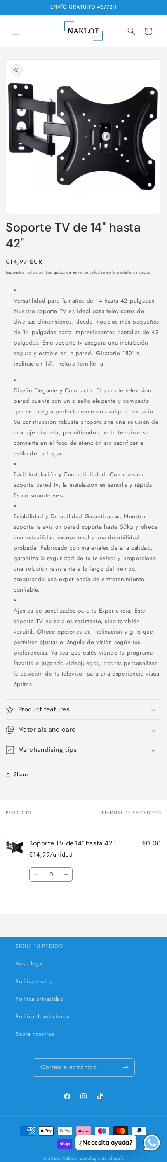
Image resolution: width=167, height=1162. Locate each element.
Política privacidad (39, 999)
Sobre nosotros (35, 1034)
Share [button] (21, 774)
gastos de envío (68, 272)
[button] (15, 31)
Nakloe (69, 1158)
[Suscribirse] (125, 1067)
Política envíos (34, 981)
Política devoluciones (43, 1016)
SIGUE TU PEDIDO (39, 946)
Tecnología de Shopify (101, 1158)
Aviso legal (29, 963)
